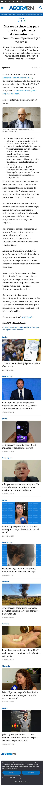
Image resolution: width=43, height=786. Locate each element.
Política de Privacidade (21, 782)
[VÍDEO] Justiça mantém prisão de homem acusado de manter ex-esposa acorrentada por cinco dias (20, 737)
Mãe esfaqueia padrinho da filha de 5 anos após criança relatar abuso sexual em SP (20, 529)
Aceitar (11, 772)
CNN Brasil (27, 317)
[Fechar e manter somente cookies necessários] (41, 773)
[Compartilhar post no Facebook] (22, 21)
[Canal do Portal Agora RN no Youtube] (14, 1)
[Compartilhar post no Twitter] (19, 21)
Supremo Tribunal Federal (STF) (17, 77)
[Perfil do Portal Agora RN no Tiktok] (22, 1)
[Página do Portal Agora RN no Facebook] (3, 1)
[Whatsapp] (24, 21)
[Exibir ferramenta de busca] (40, 7)
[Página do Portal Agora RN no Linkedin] (18, 1)
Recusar (31, 772)
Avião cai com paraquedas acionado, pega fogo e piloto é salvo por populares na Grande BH (20, 610)
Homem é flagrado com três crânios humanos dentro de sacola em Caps (19, 570)
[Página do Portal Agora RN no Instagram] (10, 1)
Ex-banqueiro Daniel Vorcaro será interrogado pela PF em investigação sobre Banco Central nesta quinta (19, 405)
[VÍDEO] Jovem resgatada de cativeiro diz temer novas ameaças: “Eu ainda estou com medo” (20, 695)
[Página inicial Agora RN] (8, 754)
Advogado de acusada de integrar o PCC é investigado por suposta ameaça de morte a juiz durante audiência (21, 487)
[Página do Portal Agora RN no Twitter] (7, 1)
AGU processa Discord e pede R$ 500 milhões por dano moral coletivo (19, 446)
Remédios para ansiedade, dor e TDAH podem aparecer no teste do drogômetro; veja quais (21, 653)
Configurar (11, 777)
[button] (2, 7)
